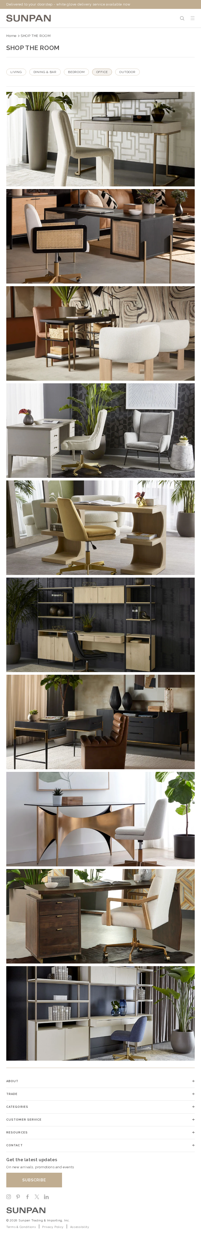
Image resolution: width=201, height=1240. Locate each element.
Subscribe (34, 1180)
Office (102, 72)
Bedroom (76, 72)
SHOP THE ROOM (36, 36)
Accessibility (79, 1227)
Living (16, 72)
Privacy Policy (53, 1227)
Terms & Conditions (21, 1227)
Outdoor (127, 72)
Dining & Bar (45, 72)
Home (11, 36)
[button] (182, 18)
